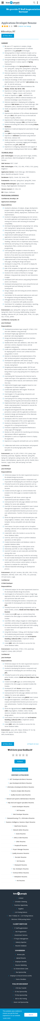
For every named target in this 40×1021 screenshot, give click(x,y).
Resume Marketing (21, 965)
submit (20, 761)
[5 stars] (26, 755)
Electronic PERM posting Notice (21, 919)
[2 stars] (16, 755)
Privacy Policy (20, 769)
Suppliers (21, 909)
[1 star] (13, 755)
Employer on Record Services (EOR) (21, 976)
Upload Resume (21, 958)
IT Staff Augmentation (21, 928)
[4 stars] (23, 755)
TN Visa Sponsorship (21, 995)
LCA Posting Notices (21, 912)
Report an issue (34, 744)
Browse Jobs (21, 954)
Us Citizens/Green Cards (21, 969)
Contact (21, 898)
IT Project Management (21, 939)
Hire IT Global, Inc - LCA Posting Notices (21, 916)
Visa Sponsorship (21, 972)
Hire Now (8, 36)
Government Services (21, 935)
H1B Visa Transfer (21, 988)
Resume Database (21, 946)
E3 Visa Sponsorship (21, 991)
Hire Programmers (21, 931)
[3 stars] (20, 755)
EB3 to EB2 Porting (21, 998)
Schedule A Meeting (21, 901)
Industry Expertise (21, 942)
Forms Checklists (21, 979)
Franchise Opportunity (21, 905)
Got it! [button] (31, 1015)
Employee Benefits (21, 961)
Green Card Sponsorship (21, 1002)
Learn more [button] (7, 1018)
